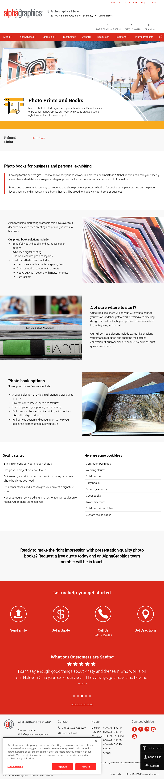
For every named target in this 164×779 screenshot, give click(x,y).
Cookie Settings (15, 766)
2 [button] (78, 696)
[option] (82, 677)
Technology (69, 37)
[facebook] (134, 729)
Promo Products (144, 37)
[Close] (95, 740)
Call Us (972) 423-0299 (74, 727)
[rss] (134, 736)
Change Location (27, 730)
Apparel (86, 37)
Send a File (154, 757)
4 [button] (86, 696)
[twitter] (141, 729)
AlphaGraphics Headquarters (33, 734)
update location (106, 15)
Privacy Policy (116, 774)
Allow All (86, 766)
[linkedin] (147, 729)
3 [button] (82, 696)
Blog (143, 2)
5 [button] (90, 696)
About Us (129, 2)
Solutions (121, 37)
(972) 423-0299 (132, 29)
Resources (103, 37)
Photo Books (38, 138)
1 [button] (74, 696)
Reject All (62, 766)
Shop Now (116, 2)
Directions (150, 29)
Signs (6, 37)
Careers (155, 765)
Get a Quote (155, 748)
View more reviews (82, 704)
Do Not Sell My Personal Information (143, 774)
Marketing (48, 37)
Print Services (26, 37)
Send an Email (69, 732)
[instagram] (153, 729)
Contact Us (155, 2)
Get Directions (145, 630)
